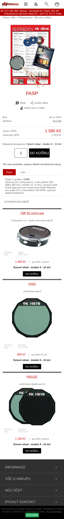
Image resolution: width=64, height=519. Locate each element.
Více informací (54, 511)
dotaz (23, 102)
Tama (20, 252)
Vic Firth (57, 121)
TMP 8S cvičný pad (32, 213)
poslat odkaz (41, 102)
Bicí (14, 17)
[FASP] (32, 87)
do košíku (39, 153)
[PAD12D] (32, 425)
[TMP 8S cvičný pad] (32, 248)
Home (6, 17)
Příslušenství (25, 17)
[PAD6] (32, 340)
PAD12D (32, 376)
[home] (10, 6)
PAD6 (32, 284)
